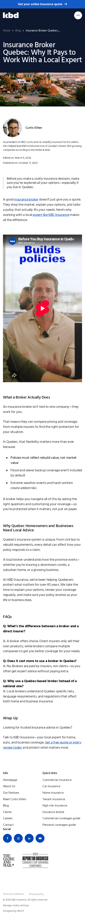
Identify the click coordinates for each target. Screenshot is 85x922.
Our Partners (11, 792)
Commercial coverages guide (61, 818)
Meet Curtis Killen (14, 799)
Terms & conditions (13, 894)
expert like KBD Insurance (51, 215)
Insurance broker (53, 812)
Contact (8, 824)
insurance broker (26, 199)
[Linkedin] (29, 838)
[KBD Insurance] (11, 15)
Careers (8, 818)
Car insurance (51, 786)
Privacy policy (36, 894)
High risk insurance (54, 805)
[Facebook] (7, 838)
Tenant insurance (53, 799)
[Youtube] (40, 838)
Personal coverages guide (59, 824)
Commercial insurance (57, 779)
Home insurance (53, 792)
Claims (7, 812)
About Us (9, 786)
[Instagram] (18, 838)
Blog (6, 805)
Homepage (10, 779)
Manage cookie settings (16, 905)
